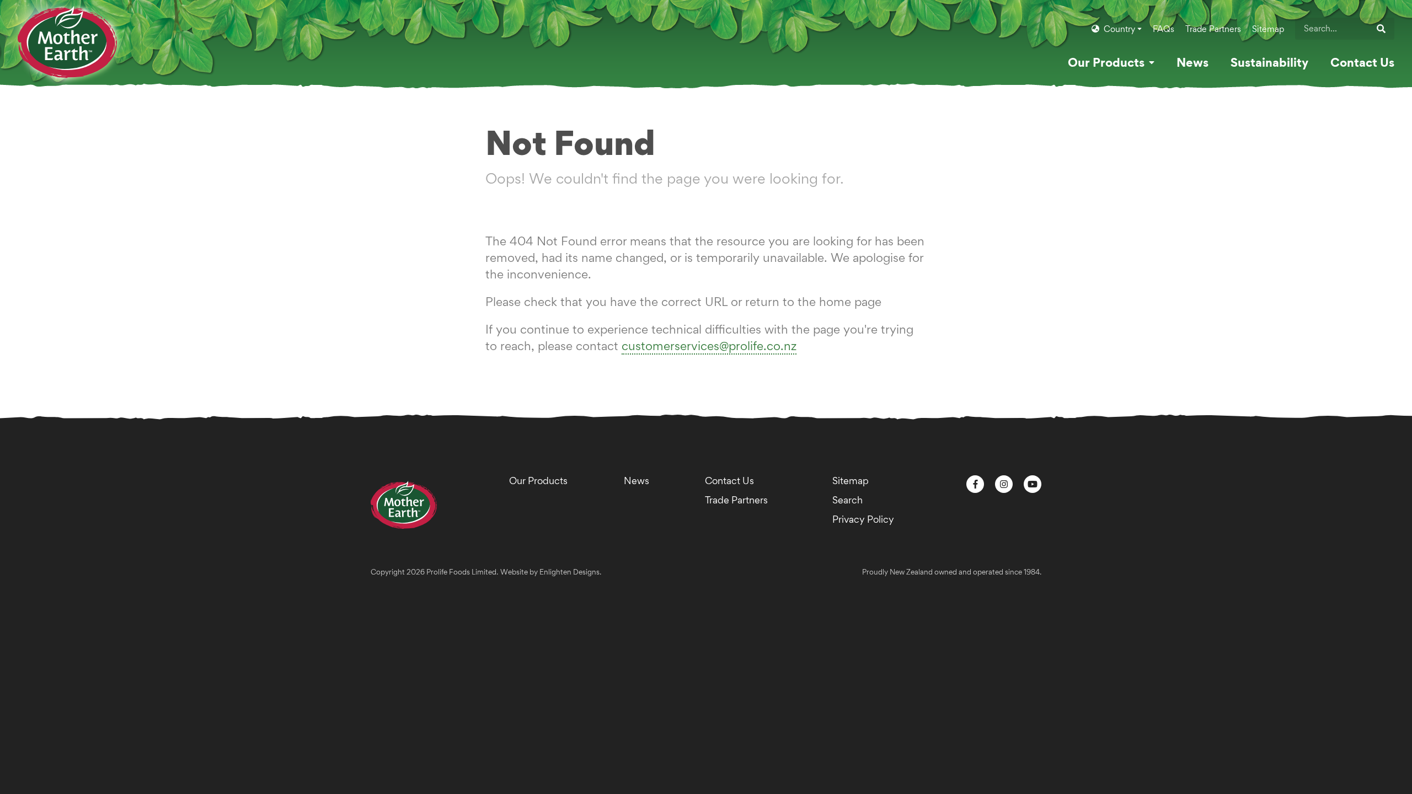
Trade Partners (1213, 29)
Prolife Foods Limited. (462, 572)
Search (847, 499)
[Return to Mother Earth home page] (67, 32)
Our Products (538, 480)
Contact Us (729, 480)
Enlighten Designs (569, 572)
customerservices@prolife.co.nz (709, 345)
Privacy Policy (863, 519)
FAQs (1163, 29)
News (636, 480)
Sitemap (1268, 29)
